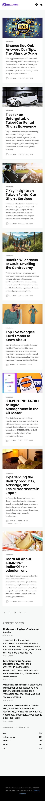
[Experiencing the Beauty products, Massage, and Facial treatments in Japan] (22, 459)
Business (9, 41)
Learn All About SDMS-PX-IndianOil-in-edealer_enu (18, 565)
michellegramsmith (19, 521)
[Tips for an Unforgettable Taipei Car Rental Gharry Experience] (22, 97)
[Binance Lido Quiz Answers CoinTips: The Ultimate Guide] (22, 28)
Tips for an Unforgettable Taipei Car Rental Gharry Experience (21, 120)
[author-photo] (7, 78)
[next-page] (25, 612)
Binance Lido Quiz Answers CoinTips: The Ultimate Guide (21, 49)
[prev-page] (4, 612)
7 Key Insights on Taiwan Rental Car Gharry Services (21, 194)
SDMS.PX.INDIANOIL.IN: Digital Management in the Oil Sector (22, 407)
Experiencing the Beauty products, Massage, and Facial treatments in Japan (22, 485)
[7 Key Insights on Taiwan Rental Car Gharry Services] (22, 173)
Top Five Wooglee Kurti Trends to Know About (20, 336)
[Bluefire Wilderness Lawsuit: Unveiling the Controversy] (22, 242)
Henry (12, 365)
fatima (13, 78)
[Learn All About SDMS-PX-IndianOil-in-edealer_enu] (22, 541)
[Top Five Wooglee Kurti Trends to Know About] (22, 314)
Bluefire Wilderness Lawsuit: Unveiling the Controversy (22, 264)
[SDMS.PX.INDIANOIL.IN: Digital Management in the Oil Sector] (22, 383)
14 (20, 612)
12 (9, 612)
